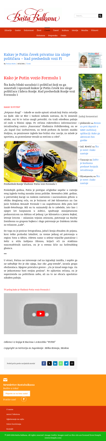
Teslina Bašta (11, 64)
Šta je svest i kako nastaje (89, 150)
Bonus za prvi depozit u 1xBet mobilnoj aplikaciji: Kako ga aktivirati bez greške (90, 131)
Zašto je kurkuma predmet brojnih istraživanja (89, 165)
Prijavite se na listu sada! (17, 393)
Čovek (28, 64)
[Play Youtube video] (40, 313)
